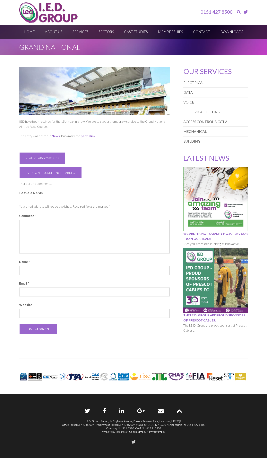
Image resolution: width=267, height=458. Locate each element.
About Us (53, 31)
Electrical (193, 82)
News (56, 136)
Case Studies (136, 31)
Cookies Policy (137, 431)
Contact (201, 31)
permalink (88, 136)
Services (81, 31)
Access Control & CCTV (205, 122)
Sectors (106, 31)
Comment (27, 216)
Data (188, 92)
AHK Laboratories (42, 158)
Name (24, 262)
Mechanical (195, 131)
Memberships (170, 31)
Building (191, 141)
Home (29, 31)
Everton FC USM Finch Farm (50, 172)
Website (25, 305)
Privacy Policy (157, 431)
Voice (188, 102)
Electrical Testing (201, 112)
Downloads (231, 31)
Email (24, 283)
